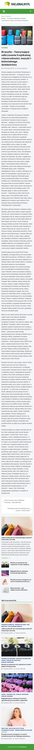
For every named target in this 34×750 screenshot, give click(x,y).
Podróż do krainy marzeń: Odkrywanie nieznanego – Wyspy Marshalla (14, 501)
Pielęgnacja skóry (7, 730)
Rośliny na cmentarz (13, 660)
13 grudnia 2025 (8, 633)
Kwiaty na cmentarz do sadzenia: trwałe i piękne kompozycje (19, 564)
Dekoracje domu (20, 624)
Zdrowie (4, 732)
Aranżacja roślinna (8, 658)
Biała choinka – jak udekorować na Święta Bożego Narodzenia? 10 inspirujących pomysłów (19, 591)
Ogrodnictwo (10, 694)
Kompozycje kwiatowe (23, 658)
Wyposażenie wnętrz (15, 626)
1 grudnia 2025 (7, 738)
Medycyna (4, 728)
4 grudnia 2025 (7, 703)
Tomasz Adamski (22, 68)
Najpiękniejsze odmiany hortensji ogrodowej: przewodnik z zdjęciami (19, 573)
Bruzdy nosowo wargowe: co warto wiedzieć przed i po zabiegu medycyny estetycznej (20, 582)
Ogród (3, 660)
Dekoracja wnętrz (7, 624)
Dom (28, 624)
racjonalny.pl (23, 747)
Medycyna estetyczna (16, 728)
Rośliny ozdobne (7, 696)
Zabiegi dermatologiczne (23, 730)
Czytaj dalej (4, 558)
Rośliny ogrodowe (7, 662)
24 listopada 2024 (8, 68)
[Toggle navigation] (3, 11)
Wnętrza (4, 626)
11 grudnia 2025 (8, 669)
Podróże (4, 48)
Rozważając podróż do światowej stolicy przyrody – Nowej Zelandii (19, 509)
